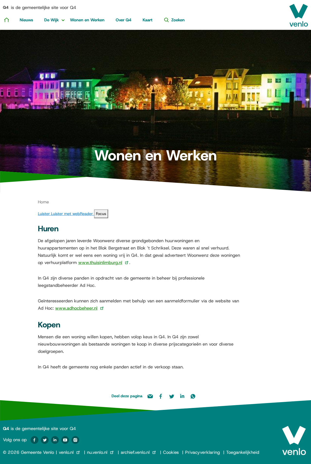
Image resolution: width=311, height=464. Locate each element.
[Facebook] (34, 440)
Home (43, 202)
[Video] (65, 440)
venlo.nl (66, 452)
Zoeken (178, 20)
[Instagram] (75, 440)
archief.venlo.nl (135, 452)
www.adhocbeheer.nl (76, 308)
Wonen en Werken (87, 20)
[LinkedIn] (55, 440)
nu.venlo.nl (97, 452)
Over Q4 (123, 20)
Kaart (147, 20)
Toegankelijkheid (242, 452)
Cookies (171, 452)
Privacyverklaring (202, 452)
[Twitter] (45, 440)
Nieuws (26, 20)
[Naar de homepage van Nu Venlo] (298, 13)
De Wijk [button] (51, 20)
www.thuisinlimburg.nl (100, 262)
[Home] (6, 20)
